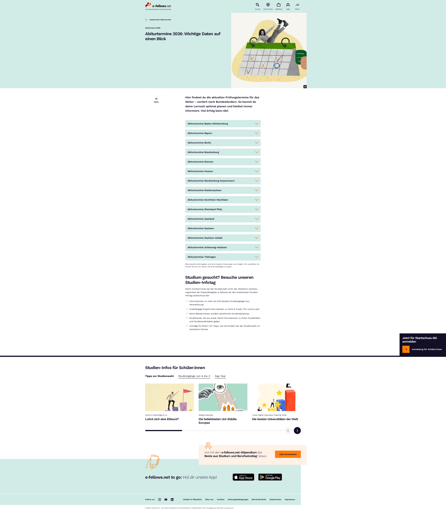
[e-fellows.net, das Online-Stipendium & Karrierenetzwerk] (158, 6)
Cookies (220, 499)
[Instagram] (159, 499)
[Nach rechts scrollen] (297, 430)
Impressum (290, 499)
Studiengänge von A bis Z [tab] (194, 376)
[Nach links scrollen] (288, 430)
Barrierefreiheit (259, 499)
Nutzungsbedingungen (238, 499)
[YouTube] (165, 499)
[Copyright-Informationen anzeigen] (305, 86)
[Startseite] (146, 20)
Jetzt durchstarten (288, 454)
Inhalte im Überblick (192, 499)
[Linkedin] (172, 499)
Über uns (209, 499)
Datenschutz (275, 499)
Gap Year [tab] (220, 376)
